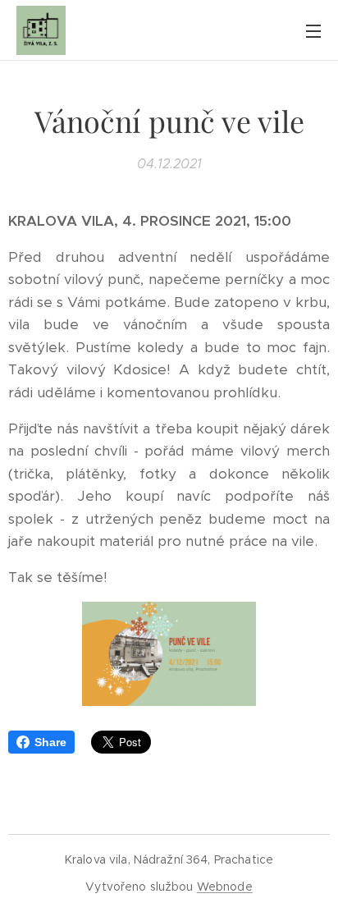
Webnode (225, 886)
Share (50, 742)
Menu (313, 30)
